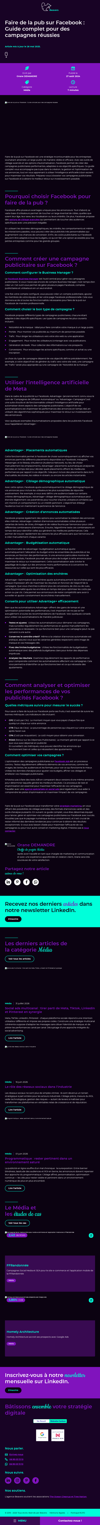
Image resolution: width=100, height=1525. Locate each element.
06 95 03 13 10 (16, 1459)
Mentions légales (57, 1513)
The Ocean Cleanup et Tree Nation (68, 1497)
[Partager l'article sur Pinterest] (17, 882)
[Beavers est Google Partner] (42, 1435)
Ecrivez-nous (16, 1455)
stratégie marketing (71, 806)
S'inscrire (13, 919)
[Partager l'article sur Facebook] (26, 882)
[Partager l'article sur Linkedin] (8, 882)
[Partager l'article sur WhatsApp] (35, 882)
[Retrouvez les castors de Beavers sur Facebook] (35, 1480)
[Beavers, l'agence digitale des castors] (50, 7)
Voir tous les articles (19, 959)
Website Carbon (58, 1421)
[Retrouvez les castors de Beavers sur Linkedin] (8, 1480)
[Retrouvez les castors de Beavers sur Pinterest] (26, 1480)
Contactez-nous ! (70, 1521)
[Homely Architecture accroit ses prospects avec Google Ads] (50, 1308)
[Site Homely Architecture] (91, 1300)
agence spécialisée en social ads (42, 789)
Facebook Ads (62, 761)
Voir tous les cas (17, 1223)
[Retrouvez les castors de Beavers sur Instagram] (17, 1480)
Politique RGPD (78, 1513)
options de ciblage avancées (24, 220)
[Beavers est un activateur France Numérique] (57, 1435)
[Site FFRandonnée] (91, 1235)
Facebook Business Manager (23, 279)
